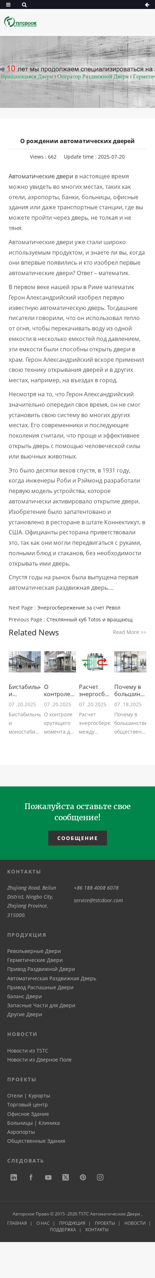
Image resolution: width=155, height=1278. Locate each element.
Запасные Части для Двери (41, 1005)
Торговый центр (27, 1104)
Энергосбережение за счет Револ (78, 607)
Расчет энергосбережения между (95, 690)
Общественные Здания (36, 1140)
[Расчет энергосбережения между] (95, 662)
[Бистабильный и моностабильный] (25, 662)
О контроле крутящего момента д (59, 690)
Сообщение (77, 838)
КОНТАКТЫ (96, 1230)
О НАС (43, 1223)
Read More (129, 632)
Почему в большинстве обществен (130, 690)
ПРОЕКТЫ (105, 1223)
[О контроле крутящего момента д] (60, 662)
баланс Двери (24, 996)
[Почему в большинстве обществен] (130, 662)
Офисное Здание (28, 1113)
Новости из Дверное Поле (39, 1059)
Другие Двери (24, 1014)
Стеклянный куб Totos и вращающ (89, 619)
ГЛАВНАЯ (17, 1223)
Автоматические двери (41, 176)
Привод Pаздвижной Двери (41, 969)
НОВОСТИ (135, 1223)
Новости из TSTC (27, 1050)
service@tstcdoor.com (98, 900)
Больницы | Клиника (33, 1122)
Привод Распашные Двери (40, 987)
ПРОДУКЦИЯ (72, 1223)
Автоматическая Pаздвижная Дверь (51, 978)
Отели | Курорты (28, 1095)
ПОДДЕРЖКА (63, 1230)
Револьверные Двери (34, 951)
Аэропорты (21, 1131)
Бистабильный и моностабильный (25, 690)
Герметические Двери (35, 960)
